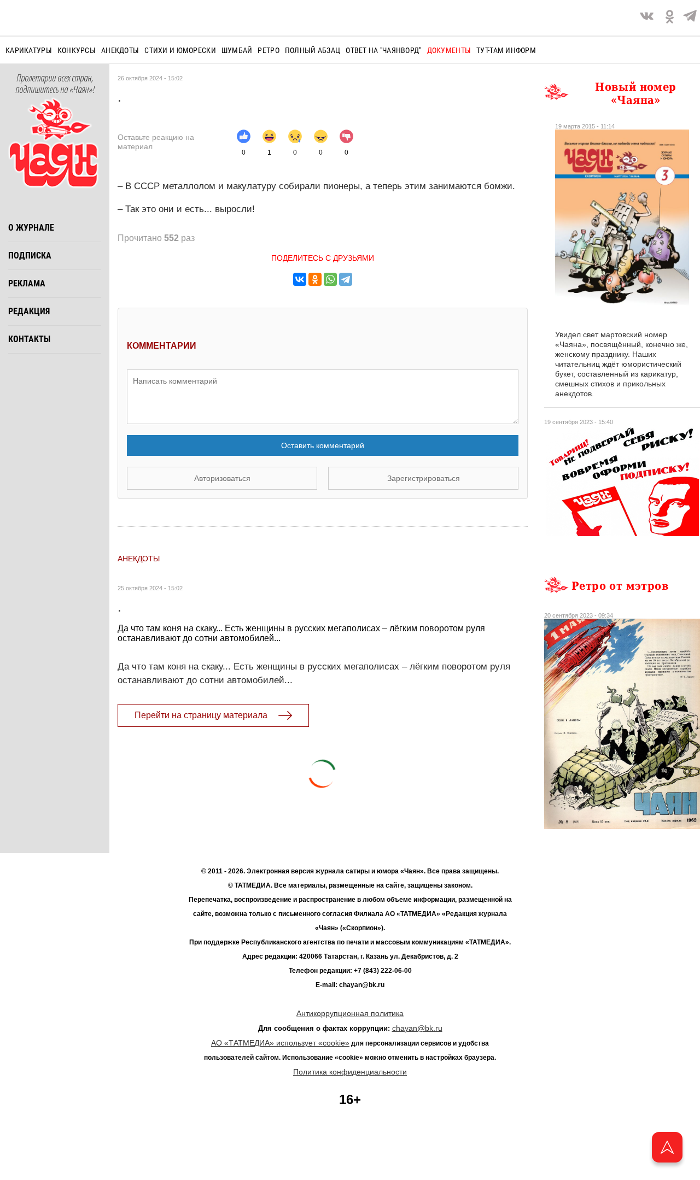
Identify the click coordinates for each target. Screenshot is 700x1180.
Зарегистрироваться (423, 478)
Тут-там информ (506, 50)
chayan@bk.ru (417, 1028)
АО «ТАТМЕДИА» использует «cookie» (280, 1042)
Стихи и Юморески (179, 50)
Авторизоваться (222, 478)
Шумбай (237, 50)
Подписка (29, 255)
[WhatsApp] (330, 279)
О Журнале (31, 227)
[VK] (647, 18)
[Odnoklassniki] (670, 18)
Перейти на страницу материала (201, 715)
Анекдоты (120, 50)
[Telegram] (690, 18)
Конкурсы (76, 50)
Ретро (268, 50)
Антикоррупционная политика (350, 1013)
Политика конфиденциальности (350, 1071)
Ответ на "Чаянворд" (383, 50)
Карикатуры (28, 50)
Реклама (26, 283)
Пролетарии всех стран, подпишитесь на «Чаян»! (55, 84)
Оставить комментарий (322, 445)
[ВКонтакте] (299, 279)
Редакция (29, 311)
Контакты (29, 339)
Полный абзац (312, 50)
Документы (449, 50)
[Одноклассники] (315, 279)
